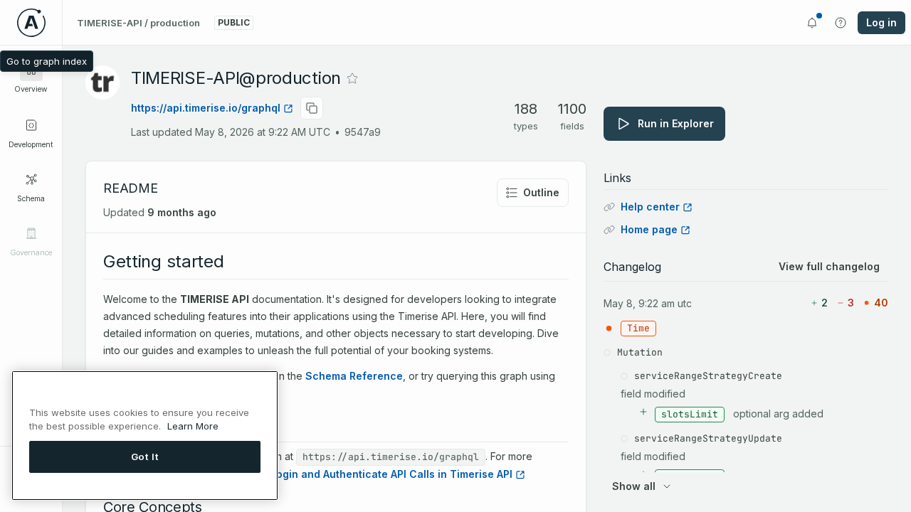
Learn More (192, 426)
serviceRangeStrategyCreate (708, 376)
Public (234, 22)
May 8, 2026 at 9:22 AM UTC (262, 132)
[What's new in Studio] (812, 22)
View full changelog (829, 266)
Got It (145, 456)
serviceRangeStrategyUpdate (708, 438)
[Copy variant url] (311, 108)
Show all (633, 486)
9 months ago (181, 212)
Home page (649, 229)
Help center (650, 207)
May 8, (620, 303)
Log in (881, 22)
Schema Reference (354, 376)
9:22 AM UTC (665, 303)
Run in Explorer (676, 123)
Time (638, 328)
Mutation (640, 352)
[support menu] (840, 22)
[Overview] (31, 69)
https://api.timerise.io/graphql (205, 108)
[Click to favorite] (352, 78)
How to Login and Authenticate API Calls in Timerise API (372, 474)
